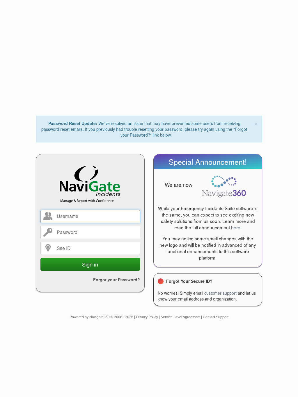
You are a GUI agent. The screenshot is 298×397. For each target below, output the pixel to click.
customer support (220, 293)
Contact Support (215, 317)
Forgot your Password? (116, 279)
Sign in (90, 264)
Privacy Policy (147, 317)
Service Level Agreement (180, 317)
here (235, 227)
